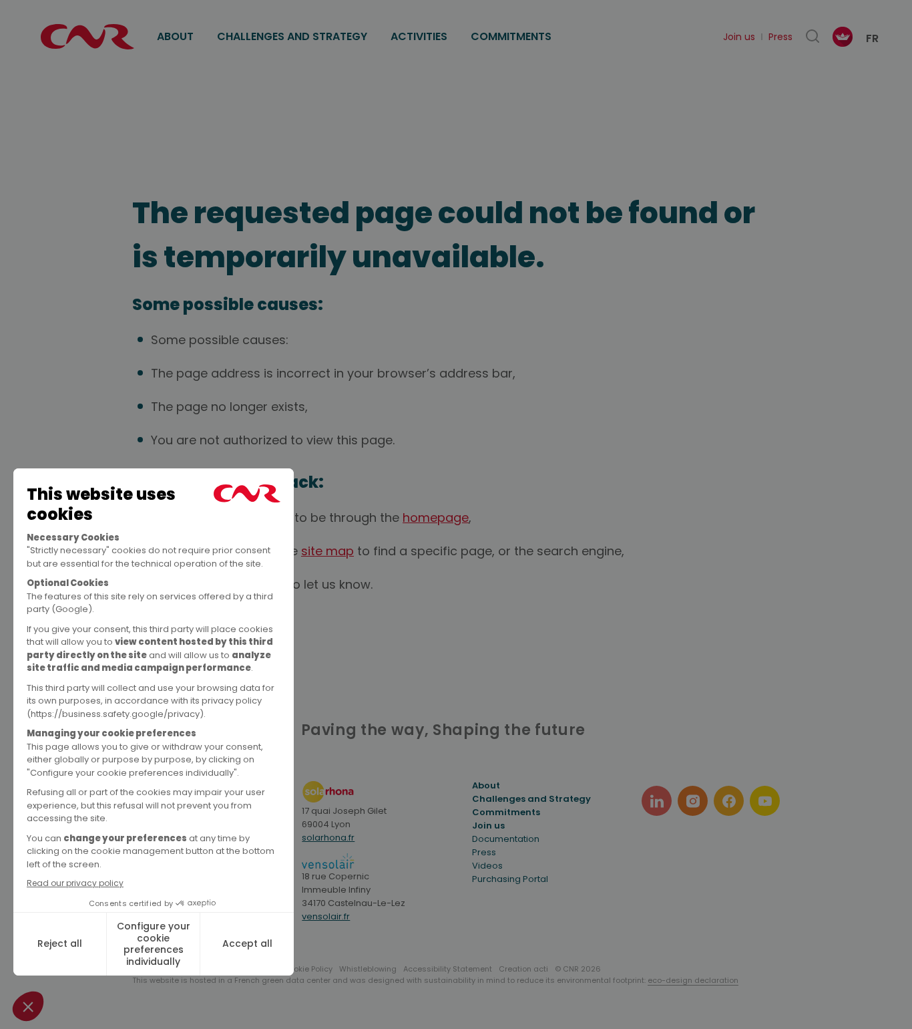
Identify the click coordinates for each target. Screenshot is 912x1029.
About (175, 36)
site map (327, 551)
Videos (487, 865)
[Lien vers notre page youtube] (765, 801)
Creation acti (523, 969)
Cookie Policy (307, 969)
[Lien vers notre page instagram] (693, 801)
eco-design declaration (693, 980)
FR (872, 38)
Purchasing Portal (510, 879)
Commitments (511, 36)
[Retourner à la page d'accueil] (87, 36)
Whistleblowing (368, 969)
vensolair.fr (326, 916)
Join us (739, 36)
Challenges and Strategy (292, 36)
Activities (419, 36)
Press (780, 36)
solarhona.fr (328, 837)
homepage (436, 517)
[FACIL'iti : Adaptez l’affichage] (843, 37)
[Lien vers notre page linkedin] (657, 801)
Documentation (505, 839)
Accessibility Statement (447, 969)
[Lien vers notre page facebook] (729, 801)
